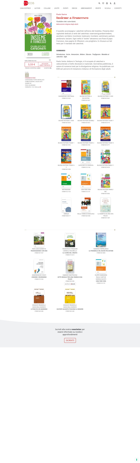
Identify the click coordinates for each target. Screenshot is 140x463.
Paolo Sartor (61, 14)
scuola (108, 8)
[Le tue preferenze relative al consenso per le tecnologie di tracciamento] (136, 459)
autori (37, 8)
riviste (98, 8)
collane (47, 8)
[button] (33, 87)
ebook (74, 8)
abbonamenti (86, 8)
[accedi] (114, 3)
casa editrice (25, 8)
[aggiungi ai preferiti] (50, 60)
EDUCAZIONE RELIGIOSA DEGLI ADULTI (67, 24)
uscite (56, 8)
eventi (65, 8)
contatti (117, 8)
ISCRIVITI (70, 340)
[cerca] (99, 3)
